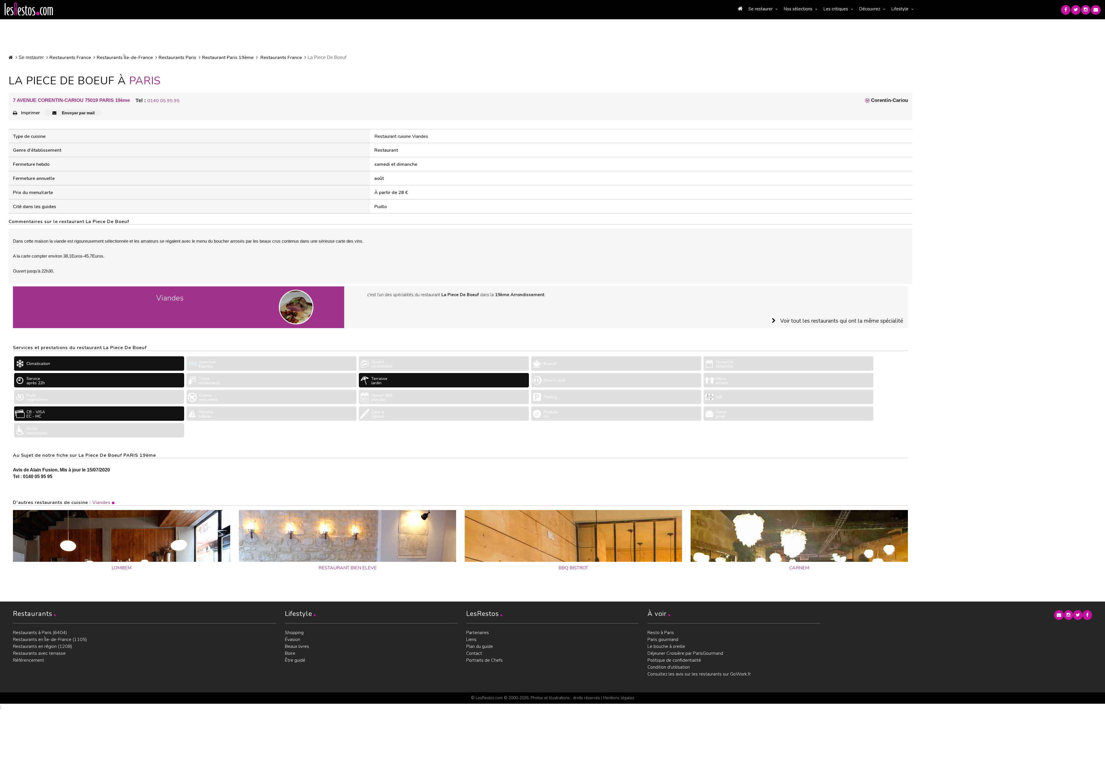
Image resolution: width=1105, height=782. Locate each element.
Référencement (28, 660)
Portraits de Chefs (484, 660)
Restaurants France (70, 57)
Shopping (294, 632)
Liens (471, 639)
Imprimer (30, 113)
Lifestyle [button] (899, 9)
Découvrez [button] (869, 9)
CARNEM (799, 568)
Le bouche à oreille (666, 646)
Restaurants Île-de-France (125, 57)
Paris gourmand (662, 639)
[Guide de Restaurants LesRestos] (28, 9)
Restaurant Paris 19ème (228, 57)
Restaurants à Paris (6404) (40, 632)
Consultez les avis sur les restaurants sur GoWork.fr (699, 674)
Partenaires (477, 632)
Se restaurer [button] (760, 9)
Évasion (292, 639)
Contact (474, 653)
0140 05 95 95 (163, 101)
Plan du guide (479, 646)
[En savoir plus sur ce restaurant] (121, 536)
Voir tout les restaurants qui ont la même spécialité (841, 321)
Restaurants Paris (177, 57)
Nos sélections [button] (798, 9)
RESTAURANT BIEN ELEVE (348, 568)
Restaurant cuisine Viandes (401, 136)
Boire (290, 653)
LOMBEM (122, 568)
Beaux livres (297, 646)
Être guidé (295, 660)
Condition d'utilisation (668, 667)
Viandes (101, 502)
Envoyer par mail (78, 113)
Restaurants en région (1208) (42, 646)
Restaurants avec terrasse (39, 653)
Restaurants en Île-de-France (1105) (50, 639)
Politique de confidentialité (674, 660)
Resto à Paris (660, 632)
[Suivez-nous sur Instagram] (1085, 10)
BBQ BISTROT (573, 568)
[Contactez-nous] (1096, 10)
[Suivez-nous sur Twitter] (1076, 10)
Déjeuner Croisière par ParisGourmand (685, 653)
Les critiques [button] (835, 9)
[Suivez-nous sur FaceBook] (1065, 10)
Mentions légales (618, 698)
